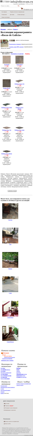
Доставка (12, 14)
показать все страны (7, 360)
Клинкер (2, 391)
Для (3, 368)
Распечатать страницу (15, 44)
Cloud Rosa (10, 317)
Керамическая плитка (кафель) (8, 387)
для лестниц (21, 377)
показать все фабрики (7, 358)
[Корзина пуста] (22, 9)
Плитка (5, 378)
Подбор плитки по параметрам (17, 12)
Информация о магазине (10, 410)
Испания (3, 29)
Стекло (2, 388)
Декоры (18, 371)
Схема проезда (20, 14)
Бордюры (18, 372)
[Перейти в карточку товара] (7, 63)
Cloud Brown (10, 342)
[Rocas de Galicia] (4, 46)
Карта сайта (7, 423)
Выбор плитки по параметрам (11, 421)
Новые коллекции (6, 17)
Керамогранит (4, 385)
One (10, 244)
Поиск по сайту (19, 385)
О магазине (4, 14)
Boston (10, 268)
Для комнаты (5, 369)
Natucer (15, 29)
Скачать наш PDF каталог (16, 47)
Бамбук (2, 393)
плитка (21, 374)
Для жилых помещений (6, 372)
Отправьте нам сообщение (10, 408)
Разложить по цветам (17, 53)
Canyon (10, 220)
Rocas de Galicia (8, 356)
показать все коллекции (9, 357)
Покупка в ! (8, 405)
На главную (4, 12)
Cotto (10, 293)
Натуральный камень (5, 390)
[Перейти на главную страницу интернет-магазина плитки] (5, 2)
